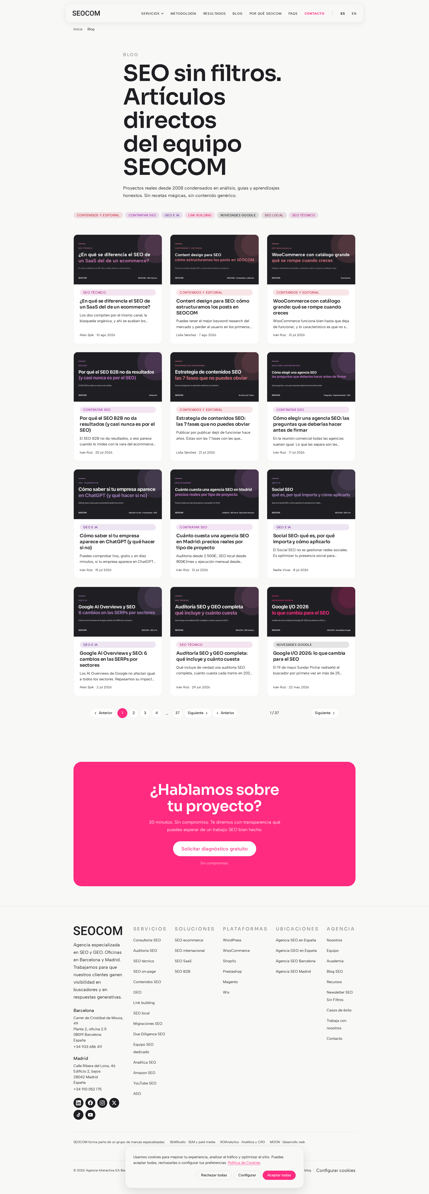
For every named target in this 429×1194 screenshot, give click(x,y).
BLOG (237, 13)
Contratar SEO (142, 215)
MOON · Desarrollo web (287, 1142)
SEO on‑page (144, 971)
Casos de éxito (339, 1010)
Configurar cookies (336, 1170)
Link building (199, 215)
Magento (230, 982)
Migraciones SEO (147, 1023)
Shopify (229, 961)
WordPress (232, 940)
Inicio (77, 29)
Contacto (334, 1038)
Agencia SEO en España (296, 940)
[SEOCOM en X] (114, 1103)
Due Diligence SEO (149, 1034)
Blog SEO (335, 971)
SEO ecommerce (189, 940)
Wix (226, 992)
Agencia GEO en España (296, 950)
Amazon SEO (144, 1073)
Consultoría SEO (147, 940)
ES (343, 13)
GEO (137, 992)
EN (354, 13)
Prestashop (232, 971)
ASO (137, 1093)
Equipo (333, 950)
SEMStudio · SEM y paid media (192, 1142)
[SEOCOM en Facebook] (90, 1103)
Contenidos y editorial (98, 215)
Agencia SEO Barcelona (296, 961)
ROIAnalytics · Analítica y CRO (242, 1142)
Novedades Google (238, 215)
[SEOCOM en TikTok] (78, 1115)
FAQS (293, 13)
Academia (335, 961)
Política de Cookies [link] (244, 1162)
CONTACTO (314, 13)
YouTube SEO (144, 1083)
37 (177, 713)
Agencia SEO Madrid (293, 971)
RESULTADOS (214, 13)
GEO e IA (172, 215)
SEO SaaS (183, 961)
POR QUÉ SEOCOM (266, 13)
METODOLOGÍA (183, 13)
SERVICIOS (150, 13)
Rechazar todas (214, 1175)
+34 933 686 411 (87, 1046)
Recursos (334, 982)
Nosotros (334, 940)
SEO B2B (182, 971)
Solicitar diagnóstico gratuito (214, 849)
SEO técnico (303, 215)
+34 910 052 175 (87, 1089)
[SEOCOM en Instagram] (102, 1103)
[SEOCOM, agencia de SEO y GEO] (86, 13)
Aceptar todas (279, 1175)
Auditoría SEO (145, 950)
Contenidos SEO (147, 982)
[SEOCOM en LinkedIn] (78, 1103)
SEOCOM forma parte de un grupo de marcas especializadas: (119, 1142)
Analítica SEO (144, 1062)
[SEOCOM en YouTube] (90, 1115)
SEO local (274, 215)
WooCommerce (236, 950)
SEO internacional (190, 950)
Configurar (247, 1175)
